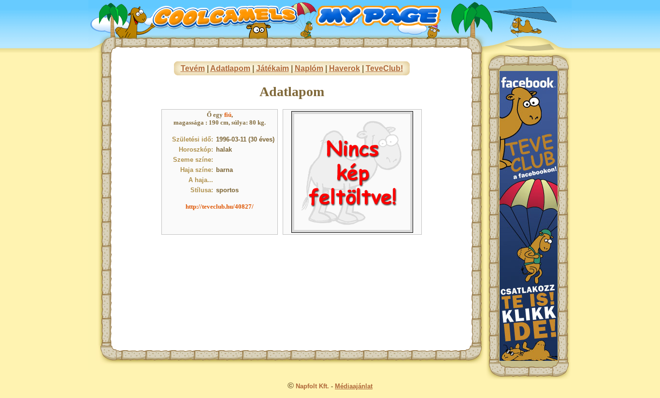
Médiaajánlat (354, 386)
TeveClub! (384, 68)
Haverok (344, 68)
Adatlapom (230, 68)
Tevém (193, 68)
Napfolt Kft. (312, 386)
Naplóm (309, 68)
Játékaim (272, 68)
